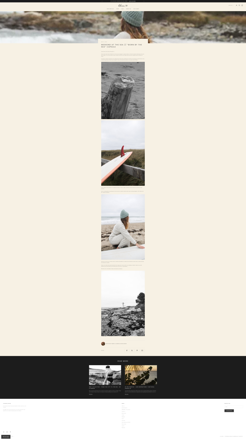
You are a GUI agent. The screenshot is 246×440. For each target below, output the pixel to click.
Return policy (124, 413)
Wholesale (123, 427)
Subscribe (229, 410)
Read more (91, 394)
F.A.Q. (123, 418)
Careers (123, 425)
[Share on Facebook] (126, 350)
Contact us (123, 411)
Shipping (123, 416)
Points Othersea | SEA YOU (126, 422)
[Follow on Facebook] (3, 432)
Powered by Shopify (238, 436)
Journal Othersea (124, 407)
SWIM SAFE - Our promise (126, 409)
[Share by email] (142, 350)
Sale (122, 8)
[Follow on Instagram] (7, 432)
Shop (117, 8)
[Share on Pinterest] (137, 350)
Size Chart (123, 420)
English (231, 5)
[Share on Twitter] (131, 350)
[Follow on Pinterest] (10, 432)
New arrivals (110, 8)
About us (128, 8)
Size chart (136, 8)
